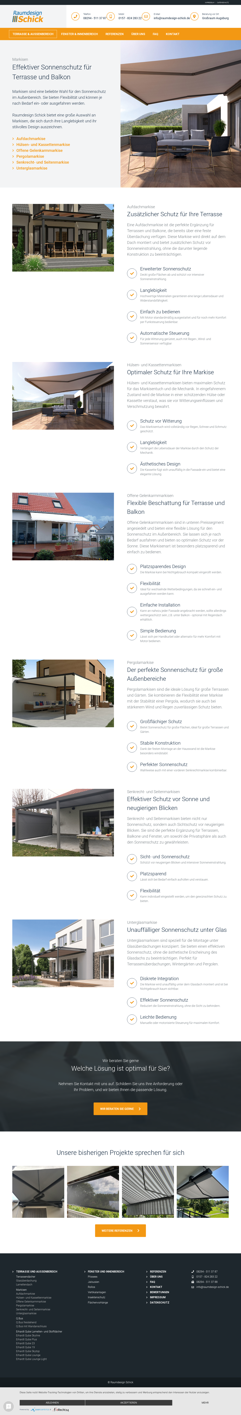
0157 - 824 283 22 (207, 1276)
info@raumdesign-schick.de (212, 1287)
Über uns (138, 34)
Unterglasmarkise (31, 168)
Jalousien (93, 1281)
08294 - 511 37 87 (207, 1271)
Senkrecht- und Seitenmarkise (42, 162)
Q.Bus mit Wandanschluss (31, 1326)
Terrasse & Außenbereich (32, 34)
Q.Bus (19, 1318)
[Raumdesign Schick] (39, 16)
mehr (205, 1402)
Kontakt (173, 34)
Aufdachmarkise (30, 138)
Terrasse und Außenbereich (36, 1271)
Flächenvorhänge (98, 1302)
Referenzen (115, 34)
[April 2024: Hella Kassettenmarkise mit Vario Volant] (148, 1192)
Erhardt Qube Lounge (28, 1355)
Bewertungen (159, 1292)
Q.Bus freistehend (26, 1322)
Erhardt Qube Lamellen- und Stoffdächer (39, 1331)
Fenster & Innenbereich (79, 34)
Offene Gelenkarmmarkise (39, 150)
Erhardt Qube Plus (26, 1339)
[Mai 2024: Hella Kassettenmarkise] (203, 1192)
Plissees (92, 1276)
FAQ (155, 34)
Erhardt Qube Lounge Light (31, 1359)
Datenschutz (159, 1302)
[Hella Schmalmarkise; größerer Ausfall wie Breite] (38, 1192)
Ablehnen (52, 1402)
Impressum (158, 1297)
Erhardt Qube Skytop (28, 1351)
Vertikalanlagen (97, 1292)
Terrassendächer (25, 1276)
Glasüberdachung (26, 1280)
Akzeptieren (128, 1402)
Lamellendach (24, 1284)
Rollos (91, 1287)
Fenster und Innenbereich (106, 1271)
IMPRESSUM (209, 2)
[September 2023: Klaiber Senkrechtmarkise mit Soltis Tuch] (93, 1192)
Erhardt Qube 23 (25, 1343)
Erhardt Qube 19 (25, 1347)
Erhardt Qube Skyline (28, 1335)
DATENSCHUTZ (223, 2)
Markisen (21, 1289)
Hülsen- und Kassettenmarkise (43, 144)
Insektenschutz (96, 1297)
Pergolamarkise (30, 156)
